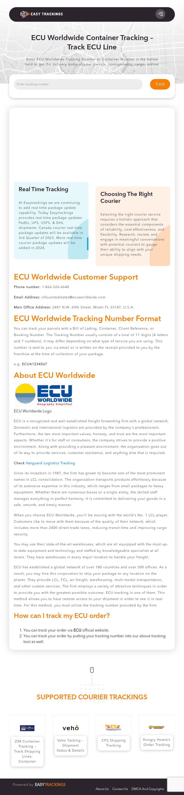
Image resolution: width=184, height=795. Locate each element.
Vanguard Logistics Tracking (50, 463)
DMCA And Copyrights (148, 789)
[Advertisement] (92, 145)
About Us (102, 789)
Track (160, 84)
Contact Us (120, 789)
